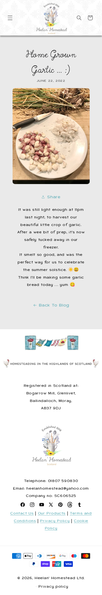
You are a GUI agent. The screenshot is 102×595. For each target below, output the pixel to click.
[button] (10, 17)
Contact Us (21, 513)
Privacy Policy (55, 521)
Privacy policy (53, 586)
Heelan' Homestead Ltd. (60, 578)
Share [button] (53, 196)
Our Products (52, 513)
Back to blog (54, 305)
